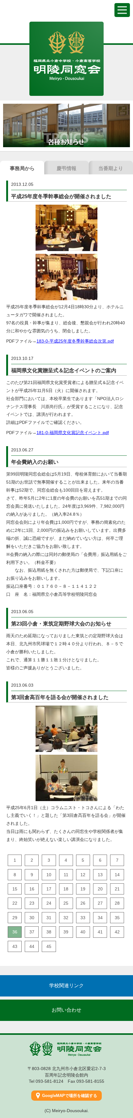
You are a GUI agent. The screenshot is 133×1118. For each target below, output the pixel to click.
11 (66, 874)
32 (65, 917)
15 (14, 888)
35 (117, 917)
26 (82, 903)
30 (31, 917)
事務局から (22, 168)
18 (65, 888)
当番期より (110, 168)
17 (48, 888)
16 (31, 888)
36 (14, 931)
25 (65, 903)
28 (117, 903)
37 (31, 931)
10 (48, 874)
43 (14, 946)
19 (82, 888)
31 (48, 917)
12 (82, 874)
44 (31, 946)
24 (48, 903)
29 (14, 917)
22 (14, 903)
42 (117, 931)
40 (82, 931)
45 (48, 946)
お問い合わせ (66, 1010)
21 (117, 888)
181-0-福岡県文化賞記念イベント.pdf (72, 432)
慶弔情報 (66, 168)
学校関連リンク (66, 985)
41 (100, 931)
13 (100, 874)
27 (100, 903)
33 (82, 917)
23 (31, 903)
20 (100, 888)
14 (117, 874)
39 (65, 931)
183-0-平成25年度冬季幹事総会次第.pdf (75, 341)
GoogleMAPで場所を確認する (69, 1095)
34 (100, 917)
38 (48, 931)
